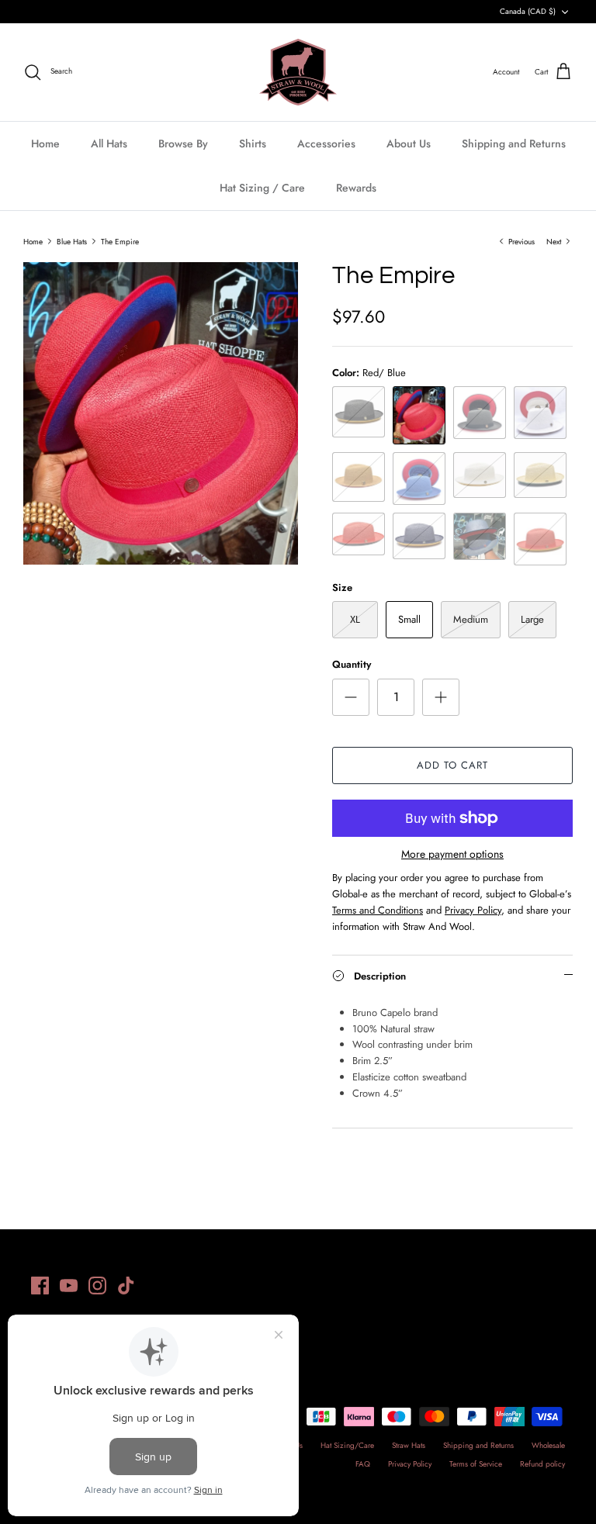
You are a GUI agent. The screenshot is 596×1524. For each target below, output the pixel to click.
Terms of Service (475, 1464)
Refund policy (542, 1464)
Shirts (252, 143)
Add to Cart (452, 765)
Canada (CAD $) (528, 11)
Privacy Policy (409, 1464)
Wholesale (548, 1445)
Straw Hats (408, 1445)
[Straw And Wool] (298, 72)
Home (45, 143)
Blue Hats (72, 241)
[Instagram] (97, 1285)
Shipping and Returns (514, 143)
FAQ (362, 1464)
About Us (408, 143)
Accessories (326, 143)
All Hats (109, 143)
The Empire (120, 241)
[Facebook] (40, 1285)
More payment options (452, 854)
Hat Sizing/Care (347, 1445)
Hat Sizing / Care (262, 187)
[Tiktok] (126, 1285)
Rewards (356, 187)
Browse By (183, 143)
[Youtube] (69, 1285)
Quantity (351, 665)
